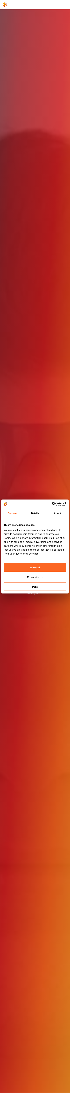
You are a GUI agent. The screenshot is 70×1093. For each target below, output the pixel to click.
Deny (35, 586)
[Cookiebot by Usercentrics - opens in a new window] (52, 504)
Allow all (35, 567)
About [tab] (57, 513)
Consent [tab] (12, 513)
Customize (33, 577)
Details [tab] (35, 513)
